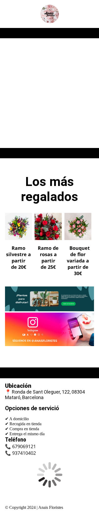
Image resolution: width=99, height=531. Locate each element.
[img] (49, 14)
